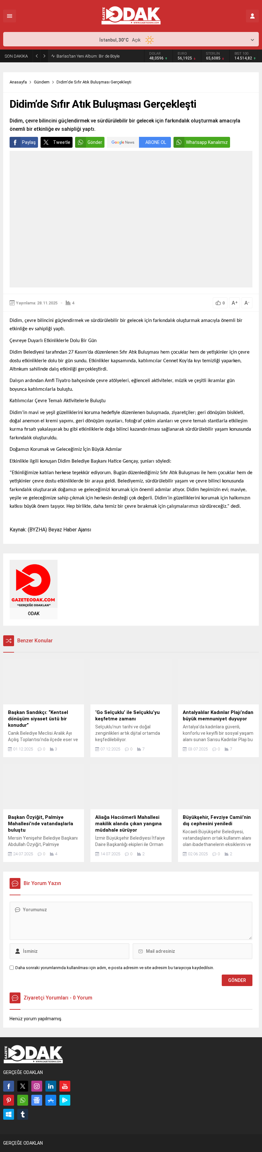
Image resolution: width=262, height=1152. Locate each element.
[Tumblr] (22, 1114)
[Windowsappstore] (8, 1114)
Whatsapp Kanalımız (207, 142)
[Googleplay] (64, 1100)
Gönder (95, 142)
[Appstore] (50, 1100)
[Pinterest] (8, 1100)
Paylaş (29, 142)
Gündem (42, 82)
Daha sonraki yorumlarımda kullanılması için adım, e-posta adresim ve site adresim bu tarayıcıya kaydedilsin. (114, 968)
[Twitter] (22, 1086)
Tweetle (61, 142)
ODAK (34, 613)
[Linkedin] (50, 1086)
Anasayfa (18, 82)
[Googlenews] (36, 1100)
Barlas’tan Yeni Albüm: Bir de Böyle (88, 56)
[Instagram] (36, 1086)
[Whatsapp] (22, 1100)
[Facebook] (8, 1086)
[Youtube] (64, 1086)
